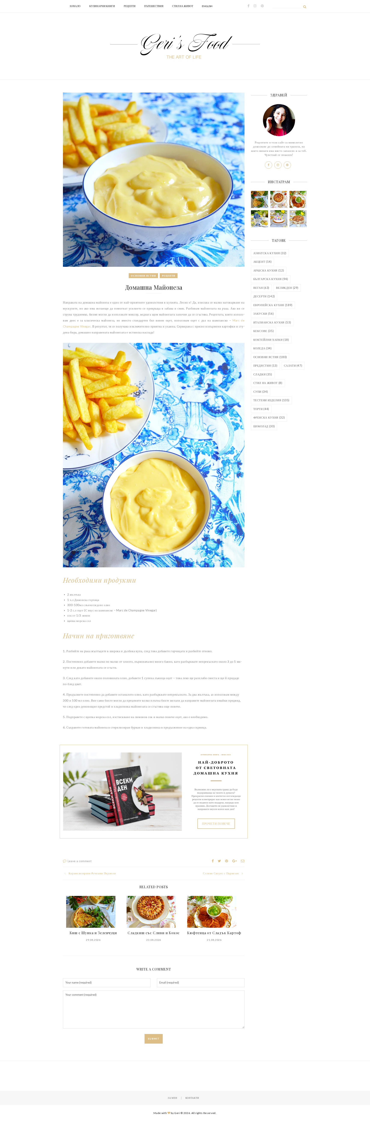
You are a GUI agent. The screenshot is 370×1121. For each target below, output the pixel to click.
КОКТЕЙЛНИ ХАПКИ (271, 339)
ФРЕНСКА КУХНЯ (269, 417)
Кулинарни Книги (102, 6)
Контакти (192, 1097)
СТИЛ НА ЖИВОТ (267, 383)
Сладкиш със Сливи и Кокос (154, 933)
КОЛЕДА (262, 348)
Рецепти (130, 6)
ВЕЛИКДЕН (287, 287)
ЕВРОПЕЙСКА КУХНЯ (272, 305)
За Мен (172, 1097)
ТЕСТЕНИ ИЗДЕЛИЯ (271, 400)
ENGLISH (207, 6)
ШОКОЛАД (264, 426)
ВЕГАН (261, 287)
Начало (75, 6)
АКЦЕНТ (262, 261)
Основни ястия (143, 275)
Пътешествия (153, 6)
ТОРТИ (261, 409)
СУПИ (260, 391)
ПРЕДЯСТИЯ (265, 365)
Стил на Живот (182, 6)
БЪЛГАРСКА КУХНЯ (270, 279)
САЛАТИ (293, 365)
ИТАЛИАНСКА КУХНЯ (272, 322)
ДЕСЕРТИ (264, 296)
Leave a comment (80, 861)
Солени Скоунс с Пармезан (221, 873)
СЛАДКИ (262, 374)
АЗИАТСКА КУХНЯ (269, 253)
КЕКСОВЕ (263, 331)
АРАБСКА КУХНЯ (268, 270)
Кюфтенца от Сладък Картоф (214, 933)
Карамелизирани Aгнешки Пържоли (92, 873)
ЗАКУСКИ (263, 313)
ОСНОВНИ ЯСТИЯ (270, 357)
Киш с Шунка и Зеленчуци (93, 933)
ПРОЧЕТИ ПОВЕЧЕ (216, 823)
